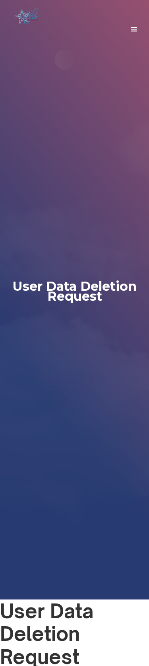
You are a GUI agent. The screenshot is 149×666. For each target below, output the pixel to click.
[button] (134, 29)
